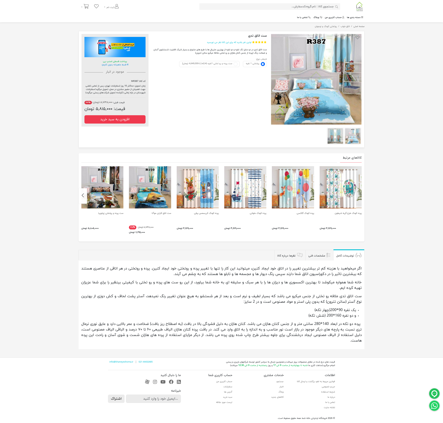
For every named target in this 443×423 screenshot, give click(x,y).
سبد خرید (227, 397)
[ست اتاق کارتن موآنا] (150, 187)
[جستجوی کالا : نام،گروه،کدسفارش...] (336, 6)
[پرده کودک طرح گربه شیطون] (341, 187)
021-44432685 (146, 362)
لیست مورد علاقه (224, 402)
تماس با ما (302, 17)
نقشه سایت (329, 407)
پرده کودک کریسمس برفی (206, 213)
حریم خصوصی (328, 386)
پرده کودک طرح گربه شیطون (348, 213)
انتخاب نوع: (261, 59)
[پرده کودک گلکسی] (293, 187)
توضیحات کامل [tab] (345, 256)
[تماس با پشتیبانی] (434, 405)
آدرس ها (228, 392)
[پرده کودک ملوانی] (245, 187)
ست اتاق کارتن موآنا (161, 213)
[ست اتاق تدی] (316, 79)
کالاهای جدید (277, 397)
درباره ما (331, 397)
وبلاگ (316, 17)
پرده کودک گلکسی (305, 213)
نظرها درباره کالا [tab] (286, 256)
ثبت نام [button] (110, 7)
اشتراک (116, 398)
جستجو (280, 381)
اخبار (281, 386)
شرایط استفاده (328, 392)
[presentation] (360, 196)
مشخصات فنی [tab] (316, 256)
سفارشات (227, 386)
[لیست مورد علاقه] (96, 7)
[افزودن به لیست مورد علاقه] (357, 38)
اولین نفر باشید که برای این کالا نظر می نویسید (229, 42)
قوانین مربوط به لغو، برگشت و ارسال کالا (316, 381)
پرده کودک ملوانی (258, 213)
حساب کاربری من (333, 17)
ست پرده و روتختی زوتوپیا (110, 213)
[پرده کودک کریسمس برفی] (198, 187)
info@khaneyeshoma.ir (121, 362)
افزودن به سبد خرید (115, 119)
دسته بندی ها (353, 17)
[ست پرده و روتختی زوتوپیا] (102, 187)
